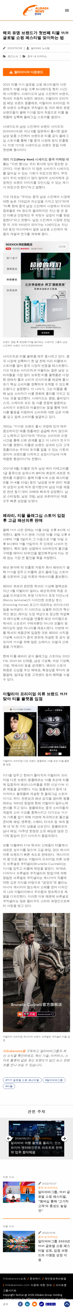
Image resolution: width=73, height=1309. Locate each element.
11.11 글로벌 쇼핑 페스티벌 (23, 1080)
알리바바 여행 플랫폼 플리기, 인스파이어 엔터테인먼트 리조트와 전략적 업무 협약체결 (36, 1147)
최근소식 (13, 56)
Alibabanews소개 (14, 1278)
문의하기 (35, 1278)
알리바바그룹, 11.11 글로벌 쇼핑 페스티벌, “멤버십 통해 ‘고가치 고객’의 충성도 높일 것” (54, 1201)
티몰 (10, 1086)
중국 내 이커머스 (37, 56)
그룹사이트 (10, 1290)
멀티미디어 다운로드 (28, 72)
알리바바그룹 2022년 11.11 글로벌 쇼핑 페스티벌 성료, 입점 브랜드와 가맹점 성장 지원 (54, 1250)
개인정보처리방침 (55, 1278)
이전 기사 (8, 1177)
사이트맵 (61, 1285)
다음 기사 (8, 1226)
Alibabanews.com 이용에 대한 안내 (28, 1285)
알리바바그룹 (55, 1080)
